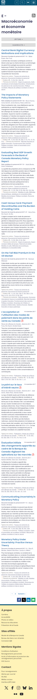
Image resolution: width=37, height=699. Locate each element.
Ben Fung (9, 58)
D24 (2, 379)
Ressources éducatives (9, 623)
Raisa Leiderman (25, 103)
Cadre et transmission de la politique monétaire (17, 531)
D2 (29, 377)
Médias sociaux (6, 679)
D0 (14, 240)
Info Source (5, 661)
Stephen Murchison (13, 550)
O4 (25, 437)
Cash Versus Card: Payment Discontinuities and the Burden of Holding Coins (18, 206)
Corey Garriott (5, 103)
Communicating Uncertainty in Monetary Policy (18, 498)
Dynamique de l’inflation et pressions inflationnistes (15, 304)
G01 (19, 491)
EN (28, 2)
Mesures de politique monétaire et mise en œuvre (17, 533)
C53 (17, 293)
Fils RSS (4, 677)
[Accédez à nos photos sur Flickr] (16, 695)
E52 (22, 139)
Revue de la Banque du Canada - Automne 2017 (16, 324)
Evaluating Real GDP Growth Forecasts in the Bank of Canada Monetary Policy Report (16, 157)
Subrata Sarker (18, 392)
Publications (17, 376)
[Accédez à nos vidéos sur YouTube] (21, 695)
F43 (20, 437)
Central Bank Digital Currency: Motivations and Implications (18, 52)
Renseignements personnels (11, 654)
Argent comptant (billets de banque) (18, 243)
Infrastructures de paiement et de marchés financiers (17, 85)
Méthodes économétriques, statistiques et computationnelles (18, 193)
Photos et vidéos (7, 620)
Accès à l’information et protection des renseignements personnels (15, 657)
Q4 (18, 295)
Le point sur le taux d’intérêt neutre (11, 386)
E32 (24, 190)
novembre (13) (17, 45)
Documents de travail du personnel (18, 238)
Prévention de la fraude (9, 625)
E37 (27, 190)
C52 (17, 190)
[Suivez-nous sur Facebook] (13, 689)
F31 (29, 139)
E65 (28, 528)
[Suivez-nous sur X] (7, 689)
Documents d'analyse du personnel (18, 78)
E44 (2, 295)
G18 (24, 491)
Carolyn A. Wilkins (24, 550)
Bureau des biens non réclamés (12, 638)
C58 (20, 293)
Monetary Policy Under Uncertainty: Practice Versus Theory (17, 542)
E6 (22, 528)
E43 (17, 139)
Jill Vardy (9, 505)
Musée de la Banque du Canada (12, 635)
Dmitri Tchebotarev (7, 166)
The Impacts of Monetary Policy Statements (15, 96)
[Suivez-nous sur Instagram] (19, 689)
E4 (14, 80)
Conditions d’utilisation (9, 651)
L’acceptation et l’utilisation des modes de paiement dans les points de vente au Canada (17, 316)
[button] (19, 600)
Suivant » (21, 594)
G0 (16, 491)
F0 (12, 437)
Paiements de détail (25, 244)
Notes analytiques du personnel (17, 138)
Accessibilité (5, 617)
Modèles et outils (23, 192)
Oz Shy (11, 214)
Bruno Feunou (30, 101)
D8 (25, 293)
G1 (34, 139)
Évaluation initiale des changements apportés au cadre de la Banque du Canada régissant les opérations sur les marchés (18, 448)
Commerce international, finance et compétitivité (18, 298)
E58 (8, 437)
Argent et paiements (24, 82)
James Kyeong (15, 103)
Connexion (6, 641)
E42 (20, 80)
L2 (25, 379)
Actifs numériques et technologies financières (17, 83)
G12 (2, 141)
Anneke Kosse (17, 326)
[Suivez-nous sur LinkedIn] (30, 689)
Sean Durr (15, 459)
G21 (20, 379)
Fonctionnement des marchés (22, 143)
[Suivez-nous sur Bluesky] (25, 689)
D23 (32, 377)
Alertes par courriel (8, 674)
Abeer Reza (9, 392)
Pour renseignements (9, 671)
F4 (18, 437)
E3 (21, 190)
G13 (13, 295)
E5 (22, 80)
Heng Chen (31, 212)
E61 (25, 528)
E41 (17, 80)
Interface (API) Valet (8, 682)
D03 (17, 240)
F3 (26, 139)
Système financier (22, 305)
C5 (14, 190)
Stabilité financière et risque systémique (17, 306)
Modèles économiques (8, 196)
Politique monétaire (7, 145)
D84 (27, 293)
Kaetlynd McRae (6, 459)
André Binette (30, 164)
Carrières (4, 614)
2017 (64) (17, 39)
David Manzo (23, 459)
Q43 (21, 295)
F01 (15, 437)
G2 (17, 379)
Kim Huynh (4, 214)
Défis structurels (23, 297)
